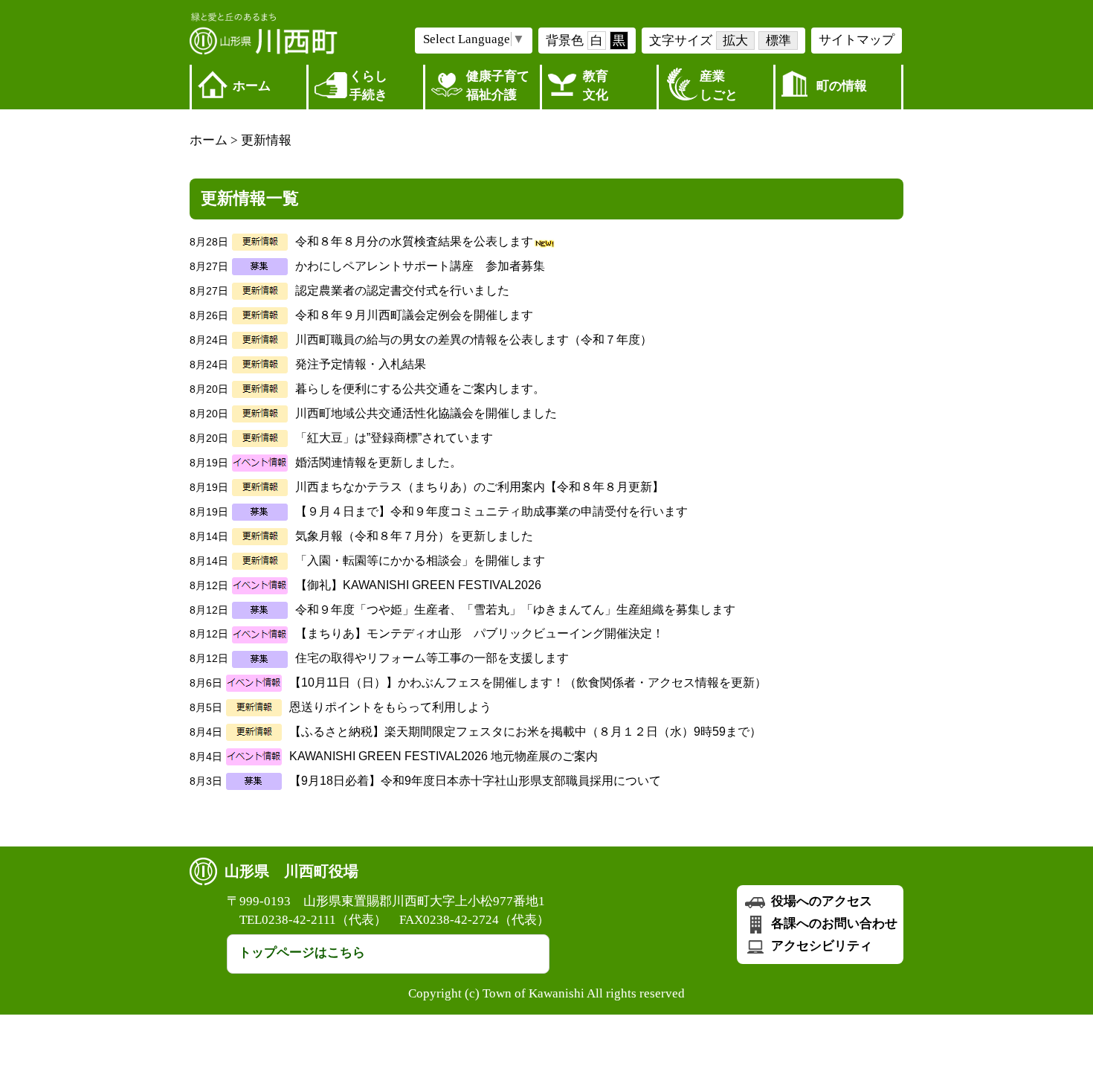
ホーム (252, 86)
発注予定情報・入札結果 (360, 364)
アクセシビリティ (820, 946)
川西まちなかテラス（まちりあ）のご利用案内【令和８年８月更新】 (479, 487)
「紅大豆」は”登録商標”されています (394, 437)
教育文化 (595, 85)
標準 (778, 40)
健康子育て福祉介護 (497, 85)
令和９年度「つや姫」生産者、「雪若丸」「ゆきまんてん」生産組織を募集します (515, 609)
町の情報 (841, 86)
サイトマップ (856, 40)
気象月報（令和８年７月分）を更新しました (414, 536)
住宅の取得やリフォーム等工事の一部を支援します (432, 658)
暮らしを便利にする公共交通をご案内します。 (420, 388)
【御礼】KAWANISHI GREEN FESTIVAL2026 (418, 585)
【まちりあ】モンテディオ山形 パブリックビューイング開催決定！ (479, 633)
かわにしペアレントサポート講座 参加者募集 (420, 266)
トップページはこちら (302, 952)
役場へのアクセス (820, 901)
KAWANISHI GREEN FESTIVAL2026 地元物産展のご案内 (443, 756)
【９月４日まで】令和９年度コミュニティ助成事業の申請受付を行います (491, 511)
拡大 (735, 40)
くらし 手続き (368, 85)
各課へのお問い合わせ (832, 923)
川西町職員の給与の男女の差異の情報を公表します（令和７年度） (473, 339)
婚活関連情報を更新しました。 (378, 462)
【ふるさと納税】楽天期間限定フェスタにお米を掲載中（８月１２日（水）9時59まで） (525, 731)
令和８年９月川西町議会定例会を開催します (414, 315)
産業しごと (719, 85)
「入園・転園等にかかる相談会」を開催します (420, 560)
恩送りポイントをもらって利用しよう (390, 707)
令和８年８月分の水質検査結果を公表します (414, 241)
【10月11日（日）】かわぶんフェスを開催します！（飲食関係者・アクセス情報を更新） (528, 682)
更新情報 (266, 140)
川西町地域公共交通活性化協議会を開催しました (426, 413)
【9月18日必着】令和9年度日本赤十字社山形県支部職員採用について (475, 780)
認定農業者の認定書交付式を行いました (402, 290)
